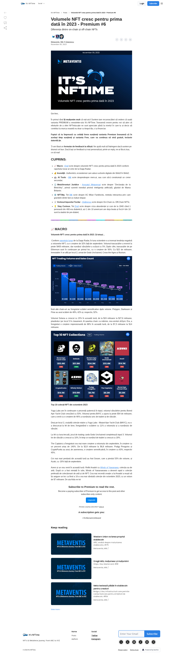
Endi (66, 166)
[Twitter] (121, 642)
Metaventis (55, 42)
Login (142, 3)
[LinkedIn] (127, 642)
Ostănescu (87, 202)
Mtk (62, 42)
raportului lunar (66, 241)
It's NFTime (55, 13)
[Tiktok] (140, 642)
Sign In (101, 507)
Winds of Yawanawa (109, 467)
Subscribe (153, 3)
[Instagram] (153, 642)
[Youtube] (134, 642)
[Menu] (161, 3)
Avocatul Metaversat (91, 185)
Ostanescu (69, 42)
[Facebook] (147, 642)
